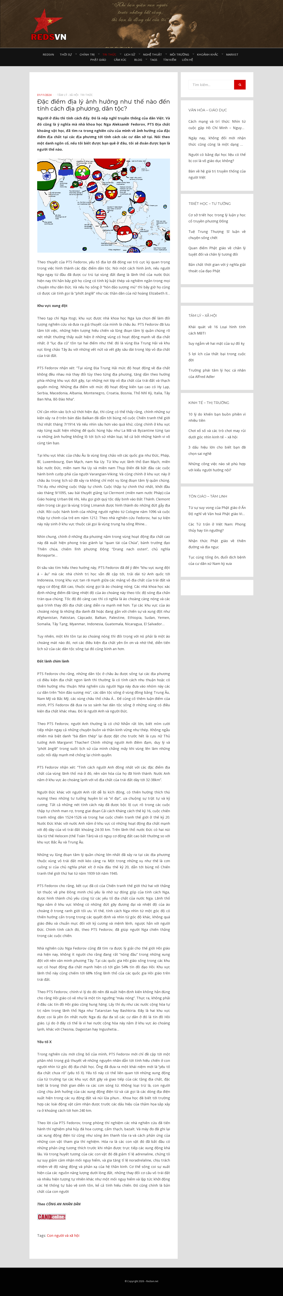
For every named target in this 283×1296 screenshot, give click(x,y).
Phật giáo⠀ (99, 60)
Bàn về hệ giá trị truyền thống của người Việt (217, 174)
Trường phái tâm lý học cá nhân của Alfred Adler (217, 373)
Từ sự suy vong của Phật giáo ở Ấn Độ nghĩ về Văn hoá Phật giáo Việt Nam (217, 511)
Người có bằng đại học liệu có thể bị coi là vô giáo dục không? (217, 157)
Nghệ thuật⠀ (153, 54)
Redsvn (48, 54)
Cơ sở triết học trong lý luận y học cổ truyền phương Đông (217, 218)
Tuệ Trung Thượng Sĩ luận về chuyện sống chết (217, 234)
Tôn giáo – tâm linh (207, 496)
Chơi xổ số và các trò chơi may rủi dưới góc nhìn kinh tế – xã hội (217, 433)
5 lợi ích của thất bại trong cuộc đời (217, 356)
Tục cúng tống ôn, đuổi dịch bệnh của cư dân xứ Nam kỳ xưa (217, 560)
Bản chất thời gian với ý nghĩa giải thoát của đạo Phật (217, 267)
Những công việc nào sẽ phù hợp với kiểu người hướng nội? (217, 466)
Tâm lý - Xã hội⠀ (68, 95)
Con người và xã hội (63, 1235)
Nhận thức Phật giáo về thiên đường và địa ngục (217, 543)
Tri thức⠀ (110, 54)
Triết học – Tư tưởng (209, 204)
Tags (153, 60)
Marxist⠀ (233, 54)
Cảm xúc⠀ (121, 60)
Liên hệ (187, 60)
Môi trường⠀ (180, 54)
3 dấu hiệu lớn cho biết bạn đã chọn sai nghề (217, 450)
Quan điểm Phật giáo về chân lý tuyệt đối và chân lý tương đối (217, 251)
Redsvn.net (152, 1281)
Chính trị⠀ (88, 54)
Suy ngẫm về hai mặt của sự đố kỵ (216, 343)
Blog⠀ (139, 60)
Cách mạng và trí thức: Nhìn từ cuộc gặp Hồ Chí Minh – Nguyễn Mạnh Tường (217, 125)
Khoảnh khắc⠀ (208, 54)
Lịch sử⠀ (130, 54)
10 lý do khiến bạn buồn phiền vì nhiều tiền (217, 417)
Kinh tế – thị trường (208, 403)
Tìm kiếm (169, 60)
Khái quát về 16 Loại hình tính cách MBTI (217, 329)
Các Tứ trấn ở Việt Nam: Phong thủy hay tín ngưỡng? (217, 527)
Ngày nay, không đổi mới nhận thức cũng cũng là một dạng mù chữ (217, 141)
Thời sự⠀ (67, 54)
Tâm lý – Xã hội (202, 315)
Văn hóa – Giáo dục (207, 110)
